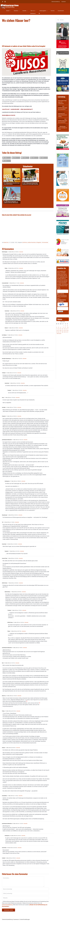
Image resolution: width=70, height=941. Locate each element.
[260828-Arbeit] (11, 187)
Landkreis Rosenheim (31, 242)
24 (67, 330)
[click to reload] (62, 304)
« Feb (57, 333)
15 (64, 328)
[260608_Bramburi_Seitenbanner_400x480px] (62, 153)
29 (64, 332)
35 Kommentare (45, 242)
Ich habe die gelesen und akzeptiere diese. (62, 296)
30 (66, 332)
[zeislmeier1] (62, 260)
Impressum (16, 919)
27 (60, 332)
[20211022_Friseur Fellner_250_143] (62, 238)
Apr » (60, 333)
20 (60, 330)
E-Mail (58, 288)
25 (57, 332)
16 (66, 328)
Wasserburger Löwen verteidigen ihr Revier (62, 128)
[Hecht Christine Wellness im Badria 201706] (62, 248)
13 (60, 328)
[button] (39, 13)
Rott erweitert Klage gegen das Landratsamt (62, 102)
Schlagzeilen (38, 242)
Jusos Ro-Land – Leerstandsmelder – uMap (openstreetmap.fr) (17, 109)
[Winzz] (62, 58)
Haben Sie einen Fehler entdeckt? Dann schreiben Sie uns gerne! (16, 215)
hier (59, 287)
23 (66, 330)
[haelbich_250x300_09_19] (62, 135)
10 (67, 327)
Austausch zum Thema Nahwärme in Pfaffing (62, 115)
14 (62, 328)
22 (64, 330)
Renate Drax (6, 242)
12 (58, 328)
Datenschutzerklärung (62, 295)
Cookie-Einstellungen (25, 919)
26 (58, 332)
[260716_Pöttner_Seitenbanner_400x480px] (62, 220)
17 (67, 328)
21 (62, 330)
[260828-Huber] (30, 169)
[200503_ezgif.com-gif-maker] (62, 171)
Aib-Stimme (24, 242)
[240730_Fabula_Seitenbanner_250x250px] (62, 189)
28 (62, 332)
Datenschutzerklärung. (7, 904)
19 (58, 330)
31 (67, 332)
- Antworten (21, 251)
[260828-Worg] (11, 169)
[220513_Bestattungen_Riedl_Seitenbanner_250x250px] (62, 205)
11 (57, 328)
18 (57, 330)
